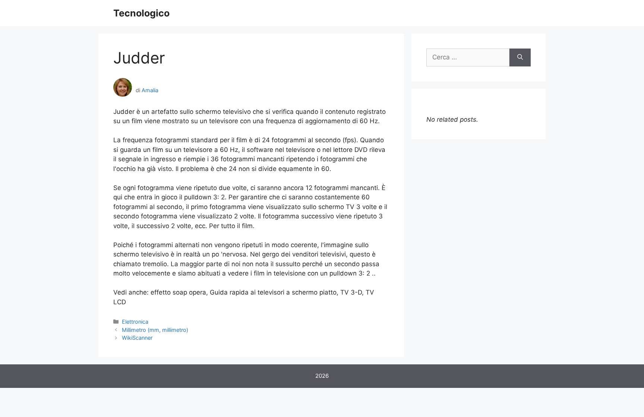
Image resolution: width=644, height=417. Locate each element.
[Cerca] (520, 57)
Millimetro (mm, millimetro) (155, 330)
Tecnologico (141, 13)
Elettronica (135, 321)
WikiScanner (137, 337)
